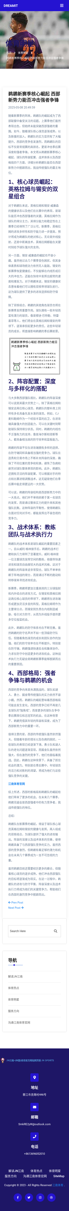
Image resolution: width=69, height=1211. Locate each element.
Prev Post (17, 902)
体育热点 (13, 988)
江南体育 (57, 1185)
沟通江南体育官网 (19, 1022)
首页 (9, 52)
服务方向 (13, 1011)
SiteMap (58, 1176)
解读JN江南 (15, 976)
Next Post (14, 907)
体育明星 (13, 999)
